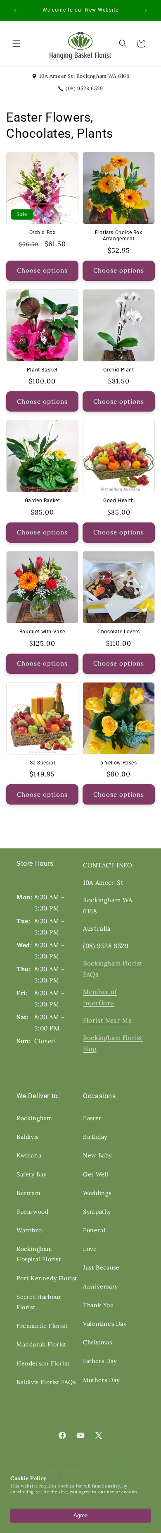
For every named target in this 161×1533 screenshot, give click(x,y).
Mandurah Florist (41, 1344)
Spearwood (32, 1211)
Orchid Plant (118, 370)
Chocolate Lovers (118, 632)
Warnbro (29, 1230)
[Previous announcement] (15, 11)
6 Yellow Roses (118, 763)
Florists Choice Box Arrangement (118, 236)
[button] (16, 43)
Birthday (95, 1136)
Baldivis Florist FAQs (46, 1382)
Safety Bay (32, 1174)
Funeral (94, 1230)
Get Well (96, 1174)
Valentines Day (104, 1323)
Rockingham (34, 1118)
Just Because (101, 1267)
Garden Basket (42, 500)
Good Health (118, 500)
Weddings (97, 1193)
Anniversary (100, 1286)
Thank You (98, 1305)
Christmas (97, 1342)
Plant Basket (42, 370)
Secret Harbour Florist (39, 1302)
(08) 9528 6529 (84, 88)
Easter (92, 1118)
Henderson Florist (43, 1363)
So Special (42, 763)
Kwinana (29, 1155)
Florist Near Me (107, 1020)
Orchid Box (42, 232)
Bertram (28, 1193)
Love (90, 1249)
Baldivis (28, 1136)
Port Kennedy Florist (47, 1278)
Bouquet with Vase (42, 632)
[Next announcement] (146, 11)
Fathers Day (100, 1361)
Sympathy (97, 1211)
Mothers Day (101, 1380)
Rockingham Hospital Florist (39, 1254)
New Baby (97, 1155)
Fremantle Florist (42, 1325)
